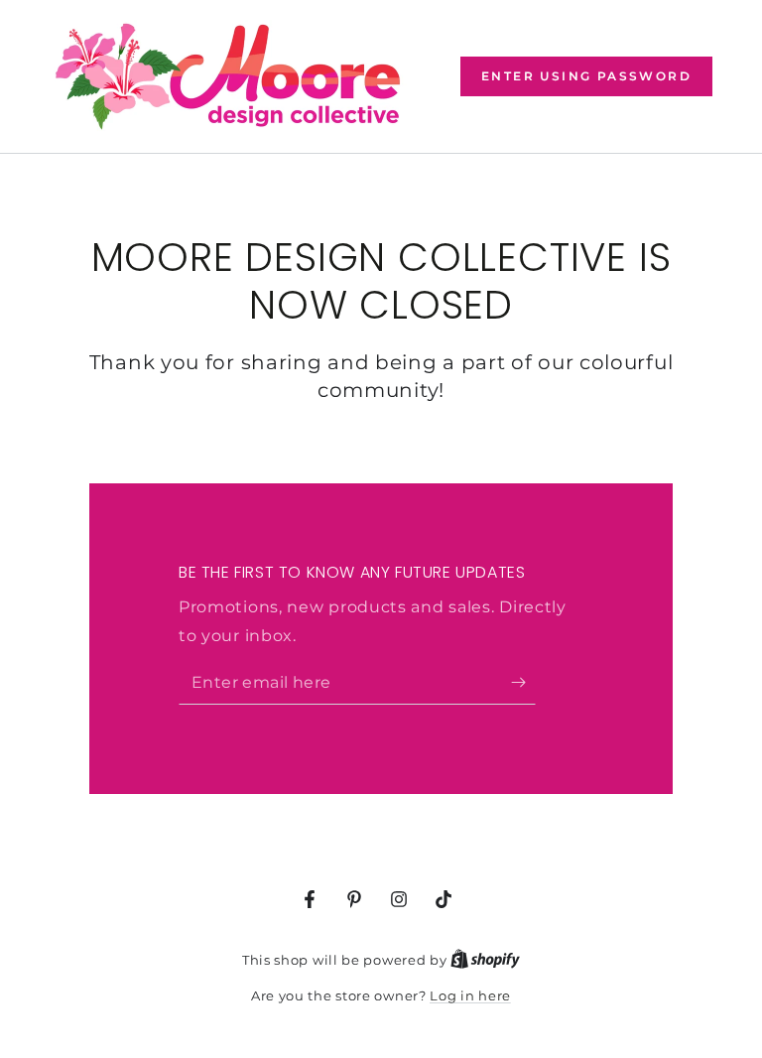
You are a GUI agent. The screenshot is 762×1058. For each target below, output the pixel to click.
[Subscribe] (523, 682)
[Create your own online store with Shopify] (485, 960)
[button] (586, 76)
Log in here (470, 995)
